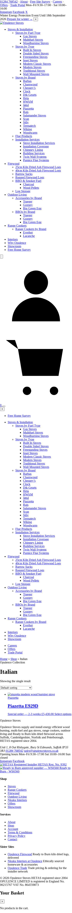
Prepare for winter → (20, 19)
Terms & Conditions (20, 832)
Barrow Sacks (23, 174)
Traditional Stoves (34, 70)
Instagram (6, 12)
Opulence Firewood (20, 854)
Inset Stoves (30, 60)
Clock (26, 91)
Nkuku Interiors (17, 800)
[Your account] (36, 329)
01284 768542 (9, 1)
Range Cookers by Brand (30, 229)
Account (13, 829)
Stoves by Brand (25, 77)
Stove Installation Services (39, 143)
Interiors (13, 239)
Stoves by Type (24, 46)
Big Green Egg (32, 208)
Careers (57, 1)
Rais (25, 112)
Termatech (29, 125)
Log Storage (22, 191)
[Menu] (3, 406)
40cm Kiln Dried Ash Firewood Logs (38, 170)
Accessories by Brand (28, 198)
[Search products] (1, 257)
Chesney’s (29, 88)
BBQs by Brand (25, 211)
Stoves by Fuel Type (27, 32)
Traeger (27, 201)
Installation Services (27, 139)
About (24, 1)
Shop (14, 659)
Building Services (34, 153)
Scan (26, 118)
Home (3, 659)
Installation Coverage (36, 146)
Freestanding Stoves (35, 57)
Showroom (14, 246)
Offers (4, 5)
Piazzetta (28, 108)
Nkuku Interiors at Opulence (25, 861)
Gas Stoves (30, 36)
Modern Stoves (32, 67)
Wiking (27, 129)
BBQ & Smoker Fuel (28, 180)
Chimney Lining (33, 149)
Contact (12, 839)
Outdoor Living (17, 194)
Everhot (28, 232)
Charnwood (30, 84)
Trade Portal (17, 5)
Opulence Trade (17, 868)
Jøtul (26, 105)
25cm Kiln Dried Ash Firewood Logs (38, 167)
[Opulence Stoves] (12, 22)
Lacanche (29, 236)
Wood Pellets (31, 187)
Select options (63, 714)
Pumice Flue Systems (36, 160)
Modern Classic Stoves (37, 63)
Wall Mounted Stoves (36, 74)
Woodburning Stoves (36, 43)
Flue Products (23, 136)
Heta (26, 98)
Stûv (26, 122)
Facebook (19, 12)
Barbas (27, 81)
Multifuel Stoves (33, 39)
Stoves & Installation (20, 29)
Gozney (28, 205)
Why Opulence (17, 242)
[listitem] (33, 764)
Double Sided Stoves (36, 53)
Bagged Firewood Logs (29, 177)
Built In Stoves (32, 50)
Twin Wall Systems (34, 156)
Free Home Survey (19, 249)
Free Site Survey (40, 1)
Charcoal (28, 184)
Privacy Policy (16, 835)
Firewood (13, 163)
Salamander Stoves (34, 115)
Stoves (12, 786)
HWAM (28, 101)
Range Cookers (17, 225)
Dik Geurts (29, 94)
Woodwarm (30, 132)
